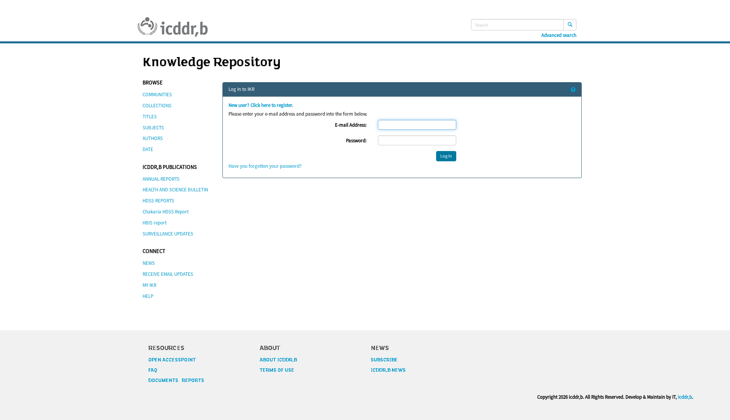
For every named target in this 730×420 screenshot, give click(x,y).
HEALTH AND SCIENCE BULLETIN (175, 189)
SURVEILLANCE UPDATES (168, 234)
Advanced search (558, 35)
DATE (148, 149)
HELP (148, 296)
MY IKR (149, 285)
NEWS (149, 263)
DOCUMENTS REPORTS (176, 380)
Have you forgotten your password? (265, 166)
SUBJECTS (153, 127)
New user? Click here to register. (261, 105)
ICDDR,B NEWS (388, 370)
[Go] (569, 24)
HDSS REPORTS (158, 200)
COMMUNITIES (157, 94)
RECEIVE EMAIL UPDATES (168, 274)
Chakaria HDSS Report (166, 211)
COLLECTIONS (157, 105)
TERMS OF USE (277, 370)
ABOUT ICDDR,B (278, 360)
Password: (356, 140)
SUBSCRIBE (384, 360)
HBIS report (155, 223)
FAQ (152, 370)
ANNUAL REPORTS (161, 179)
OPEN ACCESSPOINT (172, 360)
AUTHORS (153, 138)
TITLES (150, 116)
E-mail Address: (351, 125)
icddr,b (685, 397)
